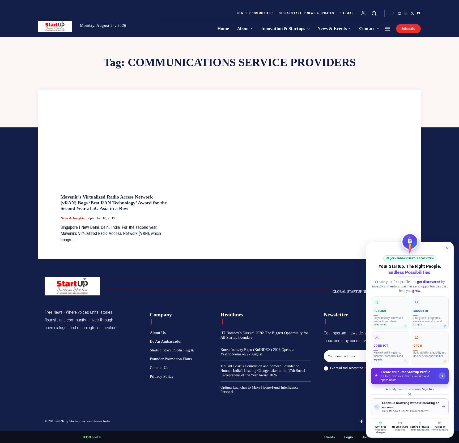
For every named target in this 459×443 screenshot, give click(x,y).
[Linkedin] (406, 13)
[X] (412, 13)
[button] (374, 13)
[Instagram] (399, 13)
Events (329, 437)
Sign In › (428, 389)
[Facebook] (393, 13)
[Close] (447, 248)
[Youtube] (418, 13)
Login (348, 437)
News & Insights (72, 218)
